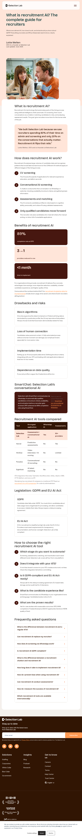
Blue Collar (6, 772)
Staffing (5, 759)
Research (26, 768)
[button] (51, 783)
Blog (25, 759)
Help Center (49, 774)
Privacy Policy (26, 740)
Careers (48, 762)
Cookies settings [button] (32, 833)
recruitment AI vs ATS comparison (25, 483)
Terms (47, 770)
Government (6, 776)
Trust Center (49, 778)
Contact (48, 766)
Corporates (6, 764)
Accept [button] (42, 833)
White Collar (6, 768)
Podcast (26, 764)
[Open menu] (75, 5)
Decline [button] (51, 833)
